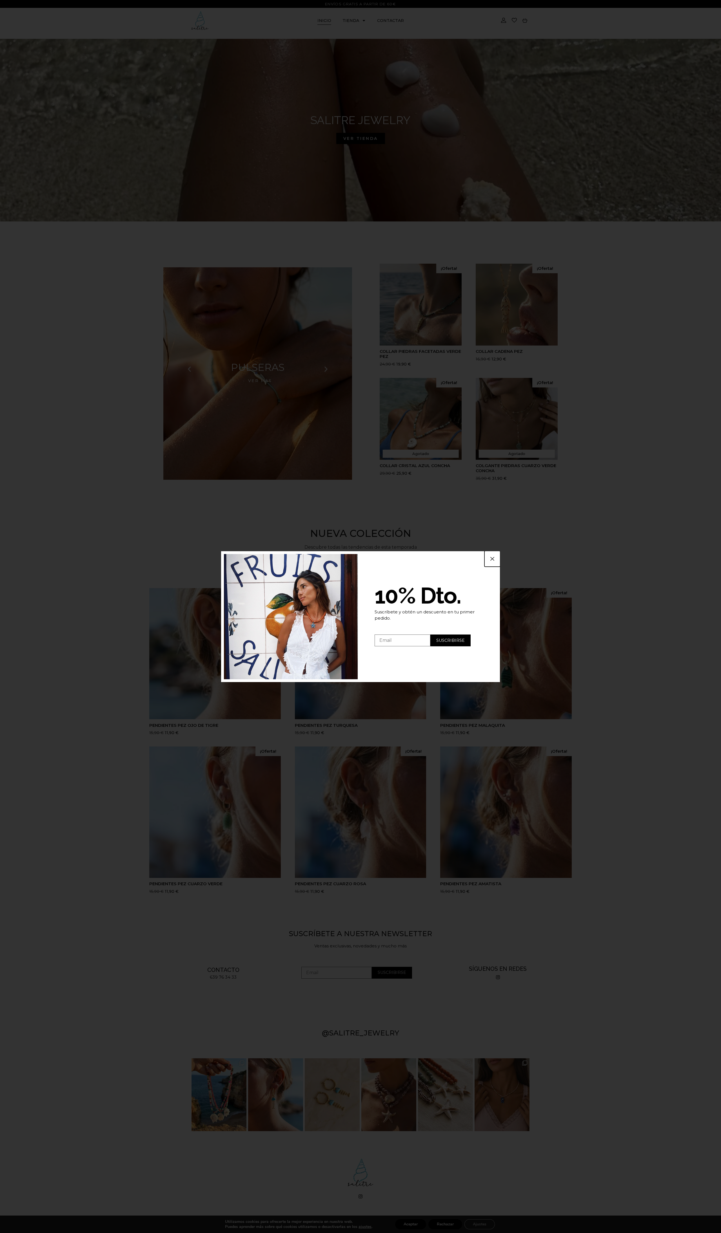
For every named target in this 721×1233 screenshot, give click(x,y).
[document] (360, 616)
